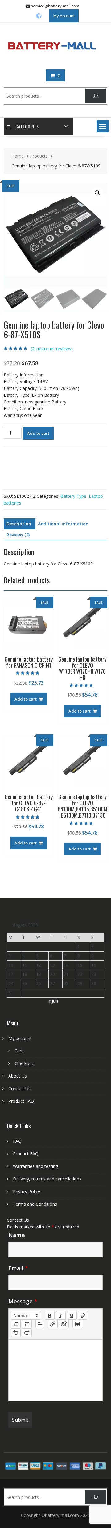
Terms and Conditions (35, 1204)
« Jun (53, 1001)
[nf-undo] (16, 1332)
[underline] (72, 1315)
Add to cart (38, 433)
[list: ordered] (16, 1324)
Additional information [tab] (63, 524)
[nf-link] (53, 1324)
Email (18, 1268)
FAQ (17, 1141)
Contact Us (19, 1088)
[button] (103, 126)
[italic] (61, 1315)
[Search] (95, 96)
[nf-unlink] (64, 1324)
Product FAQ (21, 1101)
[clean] (83, 1315)
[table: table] (77, 1324)
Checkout (23, 1063)
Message (22, 1301)
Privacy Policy (26, 1191)
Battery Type (73, 496)
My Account (64, 15)
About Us (17, 1076)
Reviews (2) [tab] (18, 535)
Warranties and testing (35, 1166)
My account (20, 1038)
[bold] (50, 1315)
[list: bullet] (27, 1324)
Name (16, 1235)
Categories (27, 126)
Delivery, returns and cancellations (47, 1179)
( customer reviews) (52, 349)
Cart (18, 1051)
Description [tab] (18, 524)
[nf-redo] (27, 1332)
